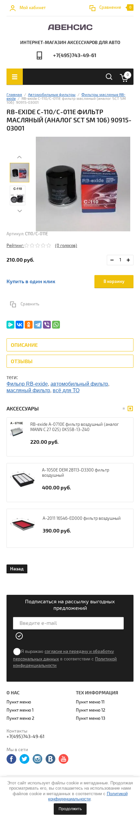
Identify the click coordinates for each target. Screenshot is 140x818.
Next (19, 211)
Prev (19, 157)
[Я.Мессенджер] (10, 325)
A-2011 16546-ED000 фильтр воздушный (82, 518)
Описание (24, 345)
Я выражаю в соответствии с (65, 658)
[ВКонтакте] (19, 325)
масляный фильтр (28, 390)
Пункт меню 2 (20, 718)
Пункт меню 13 (90, 718)
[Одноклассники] (29, 325)
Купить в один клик (31, 281)
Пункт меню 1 (20, 710)
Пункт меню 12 (90, 710)
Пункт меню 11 (90, 702)
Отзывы (22, 361)
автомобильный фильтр (79, 384)
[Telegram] (38, 325)
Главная (14, 94)
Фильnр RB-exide (27, 384)
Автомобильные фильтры (52, 94)
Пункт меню (19, 702)
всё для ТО (66, 390)
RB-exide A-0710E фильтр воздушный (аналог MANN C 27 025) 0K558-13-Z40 (74, 427)
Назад (17, 569)
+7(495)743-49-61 (74, 55)
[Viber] (47, 325)
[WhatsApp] (56, 325)
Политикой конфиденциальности (88, 796)
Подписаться (19, 635)
